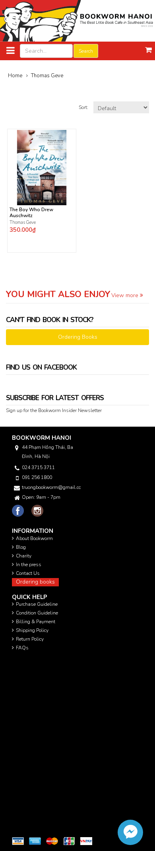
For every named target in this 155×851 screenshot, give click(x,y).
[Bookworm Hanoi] (77, 20)
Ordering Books (77, 337)
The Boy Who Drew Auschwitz (31, 213)
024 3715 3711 (38, 467)
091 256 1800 (37, 477)
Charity (23, 556)
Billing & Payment (35, 621)
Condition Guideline (37, 613)
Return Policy (30, 639)
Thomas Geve (23, 222)
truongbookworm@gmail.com (51, 487)
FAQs (22, 648)
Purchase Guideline (37, 604)
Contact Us (28, 573)
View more (125, 295)
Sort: (84, 107)
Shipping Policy (32, 630)
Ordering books (35, 582)
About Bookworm (34, 538)
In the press (28, 564)
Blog (21, 547)
